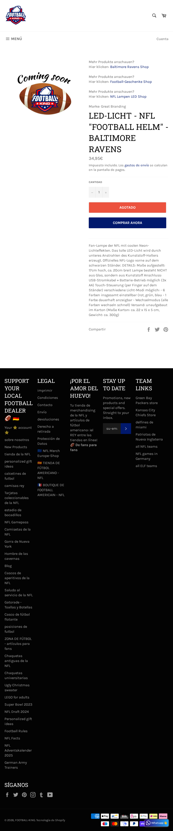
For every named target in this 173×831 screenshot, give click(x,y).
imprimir (44, 390)
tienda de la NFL (17, 454)
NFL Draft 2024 (17, 711)
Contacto (44, 405)
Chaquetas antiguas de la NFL (16, 661)
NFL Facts (12, 738)
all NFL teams (146, 446)
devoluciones (48, 419)
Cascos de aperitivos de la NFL (17, 578)
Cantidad (95, 182)
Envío (42, 412)
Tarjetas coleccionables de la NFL (17, 498)
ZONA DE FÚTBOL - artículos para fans (18, 644)
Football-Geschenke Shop (131, 81)
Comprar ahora (127, 223)
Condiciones (47, 397)
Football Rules (16, 731)
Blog (8, 566)
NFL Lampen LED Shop (128, 96)
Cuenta (162, 39)
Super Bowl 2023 (18, 704)
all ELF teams (146, 466)
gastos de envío (137, 165)
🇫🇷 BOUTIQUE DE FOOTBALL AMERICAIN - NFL (50, 490)
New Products (16, 447)
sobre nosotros (17, 440)
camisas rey (14, 485)
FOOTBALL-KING (25, 820)
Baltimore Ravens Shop (129, 67)
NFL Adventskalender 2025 (18, 750)
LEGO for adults (17, 697)
